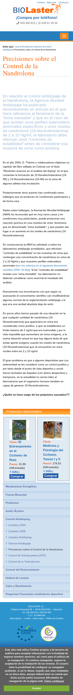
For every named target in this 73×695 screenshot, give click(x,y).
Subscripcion (15, 618)
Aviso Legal (38, 618)
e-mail (27, 618)
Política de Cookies (54, 618)
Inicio (17, 47)
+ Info (13, 472)
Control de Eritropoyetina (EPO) (27, 555)
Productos (12, 502)
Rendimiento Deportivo (32, 47)
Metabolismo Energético (21, 486)
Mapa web (51, 2)
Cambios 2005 (17, 531)
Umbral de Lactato (17, 577)
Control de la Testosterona (24, 561)
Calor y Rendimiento (19, 585)
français (63, 2)
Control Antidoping (18, 519)
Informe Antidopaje (19, 543)
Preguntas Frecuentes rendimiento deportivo (34, 594)
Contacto (41, 2)
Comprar (17, 476)
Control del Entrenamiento (22, 569)
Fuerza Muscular (16, 494)
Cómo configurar (54, 681)
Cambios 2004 (17, 525)
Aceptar (36, 688)
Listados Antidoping (19, 537)
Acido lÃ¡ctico (15, 510)
